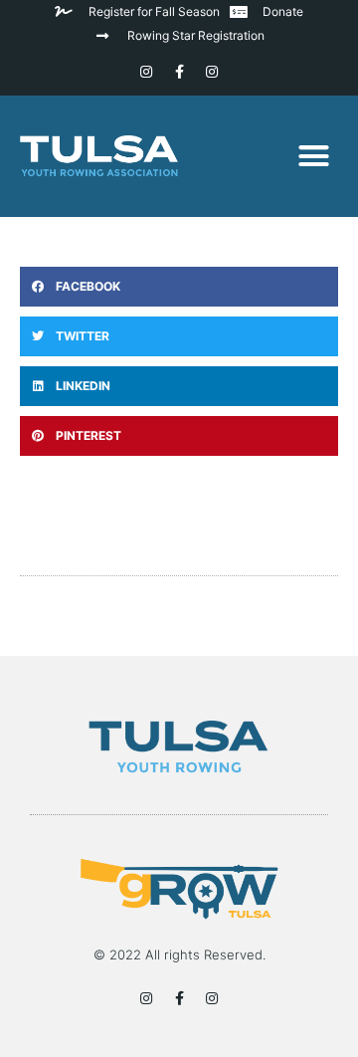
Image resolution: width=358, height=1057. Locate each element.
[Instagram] (146, 72)
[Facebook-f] (179, 72)
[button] (314, 156)
